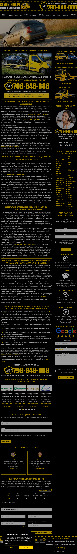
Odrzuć (11, 547)
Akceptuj (26, 547)
